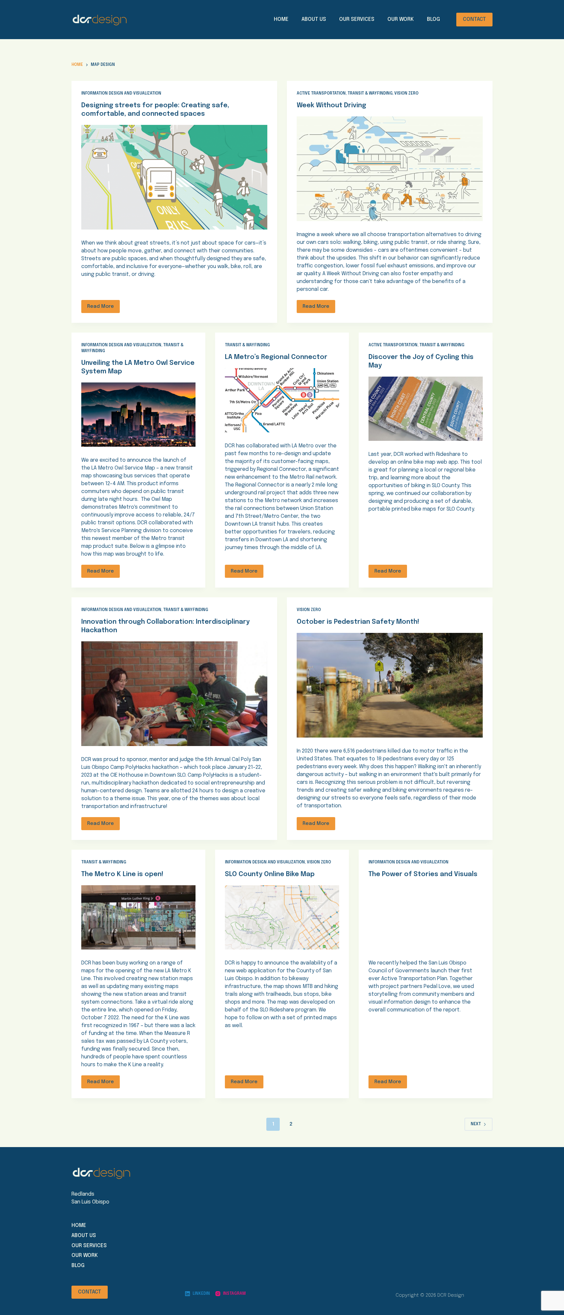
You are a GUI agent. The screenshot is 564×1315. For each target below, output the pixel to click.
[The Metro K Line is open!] (138, 917)
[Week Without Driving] (390, 168)
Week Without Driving (331, 105)
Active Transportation (321, 94)
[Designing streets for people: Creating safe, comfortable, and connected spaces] (174, 177)
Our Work (400, 19)
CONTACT (474, 19)
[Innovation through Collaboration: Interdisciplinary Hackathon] (174, 693)
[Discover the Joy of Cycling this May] (425, 409)
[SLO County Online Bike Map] (282, 917)
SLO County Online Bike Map (270, 874)
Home (281, 19)
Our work (84, 1255)
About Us (314, 19)
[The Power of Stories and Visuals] (425, 917)
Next (476, 1124)
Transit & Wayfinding (370, 94)
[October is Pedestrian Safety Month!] (390, 685)
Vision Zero (406, 94)
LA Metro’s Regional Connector (276, 357)
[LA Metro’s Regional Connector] (282, 400)
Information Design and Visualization (121, 94)
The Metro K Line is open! (122, 874)
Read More (100, 306)
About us (83, 1235)
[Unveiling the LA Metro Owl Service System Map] (138, 414)
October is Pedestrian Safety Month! (358, 622)
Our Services (356, 19)
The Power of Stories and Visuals (423, 874)
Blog (433, 19)
